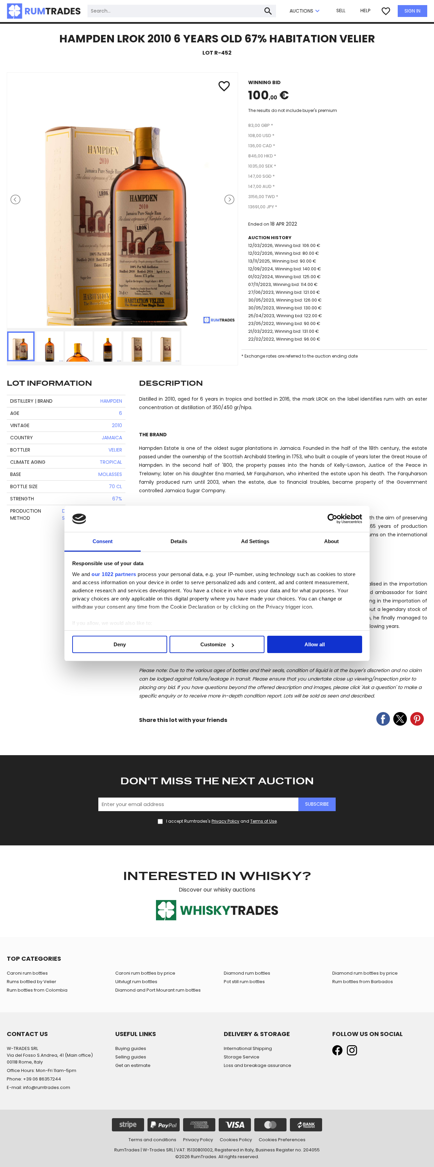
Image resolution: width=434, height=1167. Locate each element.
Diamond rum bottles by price (365, 973)
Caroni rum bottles (27, 973)
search (268, 11)
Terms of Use (263, 821)
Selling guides (130, 1057)
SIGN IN (412, 10)
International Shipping (248, 1048)
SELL (341, 10)
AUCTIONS (305, 11)
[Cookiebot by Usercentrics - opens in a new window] (332, 519)
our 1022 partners (114, 574)
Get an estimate (133, 1065)
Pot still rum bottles (244, 981)
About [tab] (331, 541)
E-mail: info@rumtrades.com (38, 1087)
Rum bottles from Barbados (362, 981)
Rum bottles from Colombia (37, 990)
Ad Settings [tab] (255, 541)
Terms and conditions (152, 1139)
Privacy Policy (225, 821)
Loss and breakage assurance (257, 1065)
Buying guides (130, 1048)
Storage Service (241, 1057)
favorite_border (386, 11)
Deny (120, 644)
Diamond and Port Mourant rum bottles (158, 990)
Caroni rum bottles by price (145, 973)
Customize (213, 644)
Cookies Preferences (282, 1139)
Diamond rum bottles (247, 973)
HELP (365, 10)
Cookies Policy (236, 1139)
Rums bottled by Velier (31, 981)
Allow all (314, 644)
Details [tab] (179, 541)
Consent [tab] (103, 541)
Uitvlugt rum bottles (136, 981)
